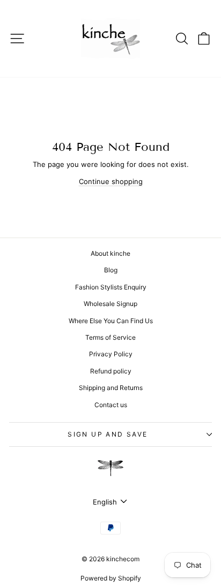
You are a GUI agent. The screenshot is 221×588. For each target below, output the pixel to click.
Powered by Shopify (110, 578)
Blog (110, 270)
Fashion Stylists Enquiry (110, 287)
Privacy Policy (110, 354)
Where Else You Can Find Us (111, 321)
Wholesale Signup (110, 304)
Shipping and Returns (111, 388)
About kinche (110, 253)
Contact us (110, 405)
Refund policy (110, 371)
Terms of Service (110, 337)
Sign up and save (108, 434)
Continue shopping (111, 181)
